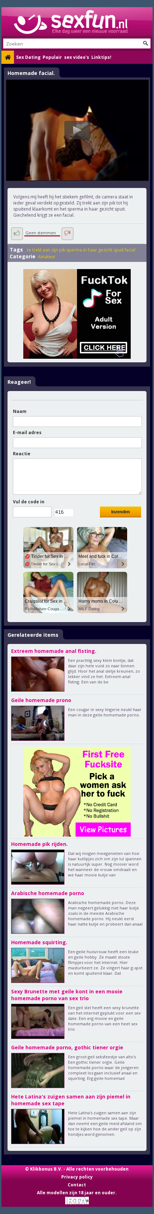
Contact (77, 1185)
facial (130, 250)
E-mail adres (27, 432)
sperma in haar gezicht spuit (95, 250)
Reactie (21, 454)
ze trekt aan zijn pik (46, 250)
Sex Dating (28, 57)
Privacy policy (77, 1177)
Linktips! (101, 57)
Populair (52, 57)
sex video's (76, 57)
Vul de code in (28, 502)
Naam (20, 411)
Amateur (47, 257)
